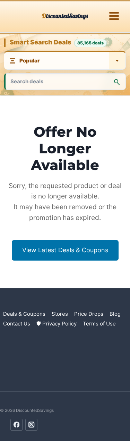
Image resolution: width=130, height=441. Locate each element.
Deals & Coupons (24, 314)
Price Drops (88, 314)
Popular (29, 60)
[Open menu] (114, 16)
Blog (115, 314)
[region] (65, 381)
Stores (60, 314)
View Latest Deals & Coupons (65, 250)
